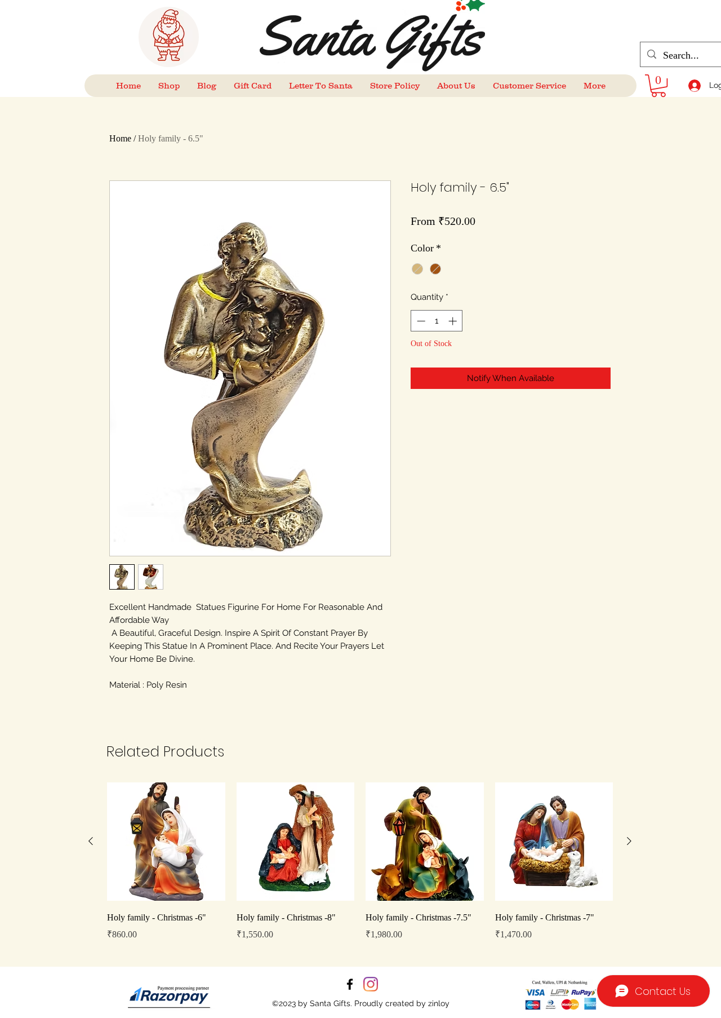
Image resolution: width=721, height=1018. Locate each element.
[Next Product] (629, 841)
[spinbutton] (437, 321)
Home (120, 138)
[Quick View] (166, 841)
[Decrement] (420, 321)
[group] (360, 870)
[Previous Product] (90, 841)
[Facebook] (349, 984)
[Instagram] (370, 984)
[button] (658, 85)
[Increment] (453, 321)
